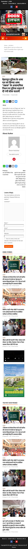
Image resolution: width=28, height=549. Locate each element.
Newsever (21, 545)
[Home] (3, 38)
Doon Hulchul (7, 94)
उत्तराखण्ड (3, 76)
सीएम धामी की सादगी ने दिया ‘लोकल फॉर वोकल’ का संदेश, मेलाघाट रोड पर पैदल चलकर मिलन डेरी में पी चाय (14, 342)
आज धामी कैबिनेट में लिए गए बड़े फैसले (8, 172)
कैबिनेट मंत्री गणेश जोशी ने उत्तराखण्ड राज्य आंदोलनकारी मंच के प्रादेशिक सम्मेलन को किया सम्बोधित (13, 312)
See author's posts (14, 154)
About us (5, 3)
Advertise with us (21, 3)
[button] (6, 38)
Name (6, 223)
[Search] (23, 38)
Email (6, 228)
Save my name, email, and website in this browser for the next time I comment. (13, 240)
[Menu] (6, 38)
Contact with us (12, 3)
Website (6, 233)
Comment (7, 201)
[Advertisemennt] (14, 26)
